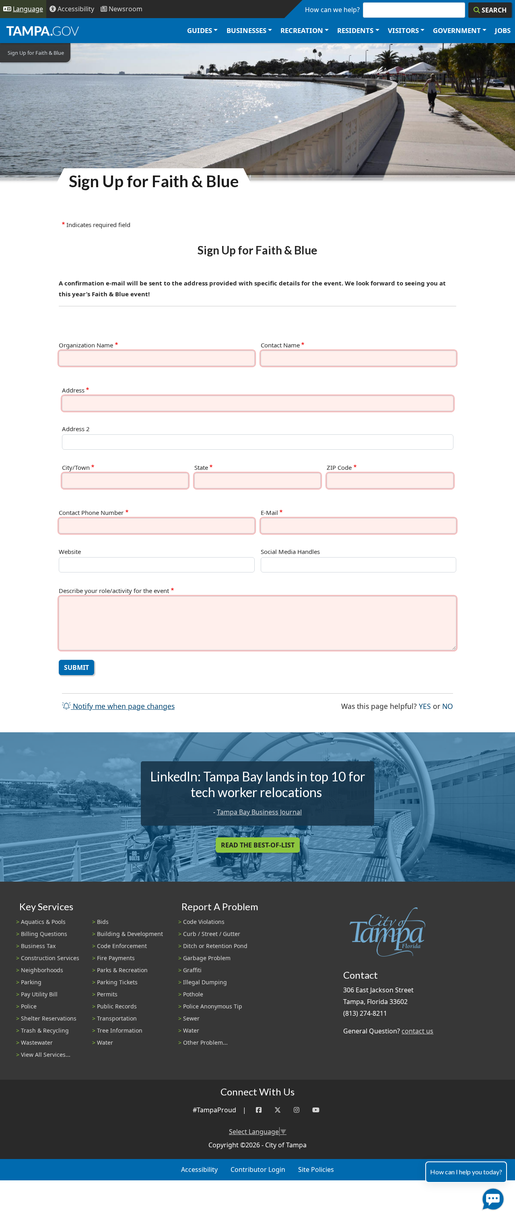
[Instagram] (296, 1110)
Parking (31, 982)
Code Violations (204, 922)
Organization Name (86, 345)
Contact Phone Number (91, 513)
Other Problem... (205, 1042)
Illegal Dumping (205, 982)
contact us (417, 1031)
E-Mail (269, 513)
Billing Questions (44, 934)
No (447, 706)
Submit (76, 667)
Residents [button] (355, 30)
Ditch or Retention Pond (215, 946)
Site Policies (316, 1169)
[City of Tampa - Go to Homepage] (42, 30)
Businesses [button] (246, 30)
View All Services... (45, 1054)
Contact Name (280, 345)
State (201, 468)
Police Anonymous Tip (212, 1006)
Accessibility (199, 1169)
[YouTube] (316, 1110)
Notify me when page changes (123, 706)
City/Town (76, 468)
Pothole (193, 994)
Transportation (117, 1018)
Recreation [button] (301, 30)
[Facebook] (258, 1110)
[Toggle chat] (491, 1197)
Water (105, 1042)
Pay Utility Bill (39, 994)
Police (29, 1006)
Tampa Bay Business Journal (259, 812)
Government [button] (457, 30)
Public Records (117, 1006)
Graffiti (192, 970)
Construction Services (50, 958)
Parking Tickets (117, 982)
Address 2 (76, 429)
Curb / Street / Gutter (211, 934)
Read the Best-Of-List (258, 845)
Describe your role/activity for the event (114, 591)
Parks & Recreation (122, 970)
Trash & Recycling (45, 1030)
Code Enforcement (122, 946)
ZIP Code (339, 468)
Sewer (191, 1018)
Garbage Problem (207, 958)
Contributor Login (258, 1169)
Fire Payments (116, 958)
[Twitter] (277, 1110)
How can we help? (332, 9)
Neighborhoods (42, 970)
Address (73, 390)
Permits (107, 994)
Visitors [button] (403, 30)
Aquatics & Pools (43, 922)
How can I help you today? (466, 1172)
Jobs (503, 30)
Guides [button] (199, 30)
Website (70, 552)
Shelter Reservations (48, 1018)
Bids (103, 922)
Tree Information (119, 1030)
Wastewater (37, 1042)
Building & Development (130, 934)
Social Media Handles (290, 552)
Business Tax (38, 946)
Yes (425, 706)
